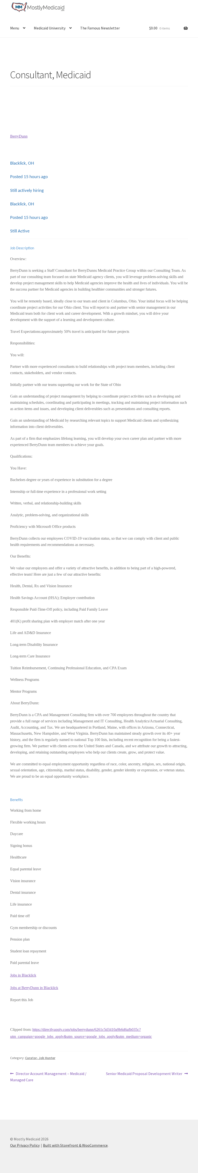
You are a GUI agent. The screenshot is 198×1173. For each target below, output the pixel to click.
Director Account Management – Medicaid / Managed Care (48, 1076)
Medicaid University (49, 28)
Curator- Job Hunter (40, 1058)
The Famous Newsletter (100, 28)
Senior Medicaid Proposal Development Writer (144, 1074)
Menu (14, 28)
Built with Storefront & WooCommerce (75, 1145)
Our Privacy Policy (25, 1145)
